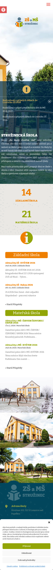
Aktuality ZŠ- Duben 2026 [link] (19, 285)
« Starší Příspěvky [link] (13, 304)
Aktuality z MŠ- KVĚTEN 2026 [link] (21, 345)
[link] (3, 9)
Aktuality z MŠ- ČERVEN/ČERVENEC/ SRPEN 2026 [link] (24, 322)
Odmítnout (26, 553)
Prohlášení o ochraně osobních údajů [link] (32, 566)
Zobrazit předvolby (26, 560)
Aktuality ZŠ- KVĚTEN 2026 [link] (20, 263)
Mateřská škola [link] (22, 326)
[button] (49, 522)
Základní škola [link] (23, 266)
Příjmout (27, 546)
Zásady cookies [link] (12, 566)
